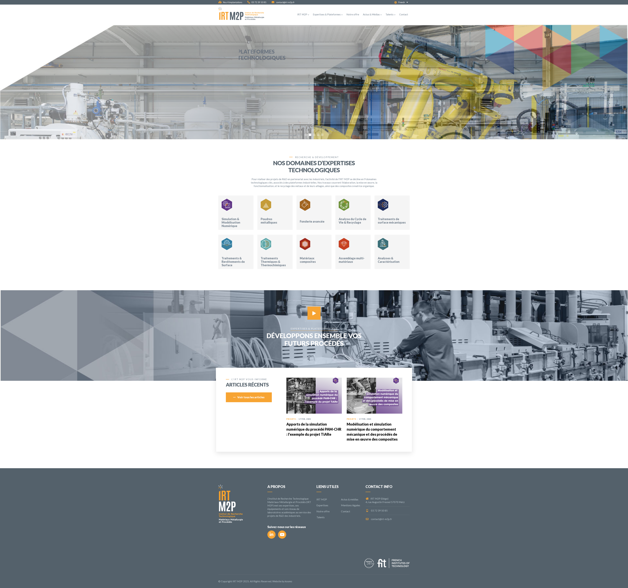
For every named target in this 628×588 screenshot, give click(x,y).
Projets (351, 419)
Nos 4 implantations (232, 2)
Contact (403, 14)
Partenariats (294, 419)
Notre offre (352, 14)
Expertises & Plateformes (327, 14)
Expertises (322, 505)
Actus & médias (349, 499)
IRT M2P (302, 14)
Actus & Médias (371, 14)
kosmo (288, 581)
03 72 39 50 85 (258, 2)
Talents (389, 14)
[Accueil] (241, 15)
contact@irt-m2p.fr (285, 2)
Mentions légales (350, 505)
